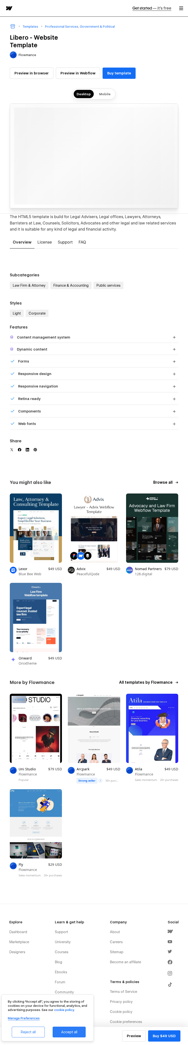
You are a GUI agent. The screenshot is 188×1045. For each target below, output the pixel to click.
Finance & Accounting (71, 285)
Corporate (37, 313)
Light (17, 313)
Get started (151, 8)
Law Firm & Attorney (29, 285)
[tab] (22, 242)
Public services (108, 285)
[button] (181, 8)
